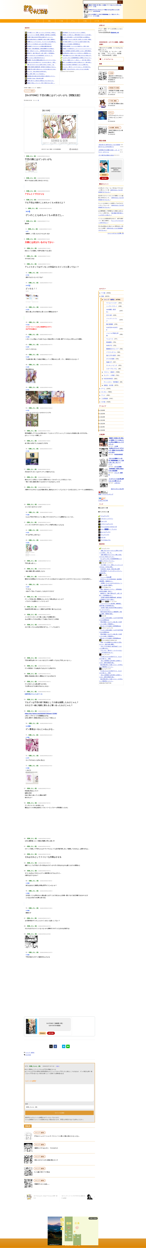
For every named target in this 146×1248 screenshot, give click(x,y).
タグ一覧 (96, 21)
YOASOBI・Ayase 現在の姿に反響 (35, 78)
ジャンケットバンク (111, 320)
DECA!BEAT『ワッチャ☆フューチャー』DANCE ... (74, 32)
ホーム (37, 21)
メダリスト (117, 483)
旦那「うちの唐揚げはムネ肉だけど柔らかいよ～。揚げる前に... (77, 62)
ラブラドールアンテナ (106, 524)
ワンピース (109, 339)
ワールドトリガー (111, 303)
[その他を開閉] (100, 401)
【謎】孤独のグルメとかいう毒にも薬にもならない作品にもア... (77, 55)
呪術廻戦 (109, 342)
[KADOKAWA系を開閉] (102, 378)
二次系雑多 (104, 398)
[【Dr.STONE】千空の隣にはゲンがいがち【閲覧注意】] (63, 1046)
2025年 (102, 413)
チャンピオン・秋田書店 (111, 382)
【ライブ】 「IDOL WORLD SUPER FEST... (37, 71)
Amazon (42, 1033)
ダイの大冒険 (96, 16)
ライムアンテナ (104, 516)
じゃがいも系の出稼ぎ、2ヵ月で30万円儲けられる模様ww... (76, 37)
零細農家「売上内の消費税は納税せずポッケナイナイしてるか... (41, 60)
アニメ (103, 395)
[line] (68, 1046)
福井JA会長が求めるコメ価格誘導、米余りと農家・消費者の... (41, 39)
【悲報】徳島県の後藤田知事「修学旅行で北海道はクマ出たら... (41, 67)
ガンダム (104, 392)
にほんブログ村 (103, 500)
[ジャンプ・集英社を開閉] (102, 299)
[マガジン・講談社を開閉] (102, 372)
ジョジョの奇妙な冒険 (112, 334)
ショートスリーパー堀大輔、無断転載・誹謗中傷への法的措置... (41, 34)
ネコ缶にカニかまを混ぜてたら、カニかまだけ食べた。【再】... (41, 62)
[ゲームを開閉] (100, 388)
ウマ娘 (61, 21)
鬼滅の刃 (109, 362)
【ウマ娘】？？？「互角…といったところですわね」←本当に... (41, 32)
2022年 (102, 423)
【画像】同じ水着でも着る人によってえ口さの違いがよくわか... (41, 69)
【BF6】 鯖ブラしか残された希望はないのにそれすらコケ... (40, 80)
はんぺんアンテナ (105, 532)
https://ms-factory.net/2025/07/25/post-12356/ (41, 713)
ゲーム (73, 21)
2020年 (102, 430)
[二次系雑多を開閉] (100, 398)
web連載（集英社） (111, 311)
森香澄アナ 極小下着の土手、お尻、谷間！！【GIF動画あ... (41, 53)
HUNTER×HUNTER (112, 329)
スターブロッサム (111, 369)
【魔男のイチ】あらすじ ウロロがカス (46, 1148)
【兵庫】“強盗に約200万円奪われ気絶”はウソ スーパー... (40, 37)
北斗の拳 (109, 315)
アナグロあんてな (105, 540)
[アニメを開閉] (100, 395)
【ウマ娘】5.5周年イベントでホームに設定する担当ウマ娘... (76, 41)
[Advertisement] (59, 643)
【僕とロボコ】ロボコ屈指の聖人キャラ (46, 1160)
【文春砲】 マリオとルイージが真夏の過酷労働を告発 (39, 46)
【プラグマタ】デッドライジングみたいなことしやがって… (115, 117)
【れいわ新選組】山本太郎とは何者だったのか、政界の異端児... (77, 50)
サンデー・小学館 (109, 375)
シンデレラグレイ (111, 306)
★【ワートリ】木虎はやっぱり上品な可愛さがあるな (39, 44)
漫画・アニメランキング (105, 494)
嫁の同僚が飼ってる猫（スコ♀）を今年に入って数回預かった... (76, 53)
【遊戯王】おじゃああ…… (41, 1184)
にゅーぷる (103, 521)
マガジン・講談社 (109, 372)
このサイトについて (108, 21)
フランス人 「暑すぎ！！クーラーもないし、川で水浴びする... (76, 67)
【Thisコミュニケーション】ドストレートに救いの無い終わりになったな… (57, 1136)
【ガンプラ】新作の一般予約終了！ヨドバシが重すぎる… (75, 64)
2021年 (102, 427)
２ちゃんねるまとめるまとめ (108, 526)
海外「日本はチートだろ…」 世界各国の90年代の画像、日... (40, 50)
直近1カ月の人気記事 (117, 489)
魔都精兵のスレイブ (112, 349)
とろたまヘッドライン (106, 518)
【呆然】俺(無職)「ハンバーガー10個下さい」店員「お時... (75, 46)
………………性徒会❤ (105, 577)
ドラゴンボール (111, 352)
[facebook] (55, 1046)
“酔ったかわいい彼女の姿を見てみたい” (36, 57)
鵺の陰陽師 (109, 324)
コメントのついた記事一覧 (115, 233)
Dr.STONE (28, 1055)
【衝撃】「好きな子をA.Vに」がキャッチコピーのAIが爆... (75, 69)
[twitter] (51, 1046)
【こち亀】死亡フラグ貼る (42, 1172)
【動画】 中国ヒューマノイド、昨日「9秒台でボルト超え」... (41, 83)
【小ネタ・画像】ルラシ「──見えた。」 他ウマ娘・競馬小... (76, 60)
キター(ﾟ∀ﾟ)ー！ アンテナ (108, 529)
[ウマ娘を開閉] (100, 293)
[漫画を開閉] (100, 296)
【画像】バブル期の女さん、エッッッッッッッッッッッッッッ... (77, 48)
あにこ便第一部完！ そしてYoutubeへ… (36, 73)
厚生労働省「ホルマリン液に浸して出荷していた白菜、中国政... (77, 39)
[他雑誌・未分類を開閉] (102, 385)
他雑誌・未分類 (108, 385)
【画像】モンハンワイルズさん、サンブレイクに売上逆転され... (41, 41)
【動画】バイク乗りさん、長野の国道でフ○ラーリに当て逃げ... (77, 34)
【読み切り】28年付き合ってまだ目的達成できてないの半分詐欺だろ (115, 77)
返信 (58, 1066)
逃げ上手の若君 (111, 355)
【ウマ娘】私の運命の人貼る (115, 103)
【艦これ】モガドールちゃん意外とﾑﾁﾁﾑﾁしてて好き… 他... (40, 64)
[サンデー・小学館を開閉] (102, 375)
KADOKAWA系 (96, 11)
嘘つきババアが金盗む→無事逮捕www (71, 44)
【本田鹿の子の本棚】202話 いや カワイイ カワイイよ (108, 151)
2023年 (102, 420)
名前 (26, 1104)
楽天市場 (51, 1033)
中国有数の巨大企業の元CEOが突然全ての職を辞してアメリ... (41, 76)
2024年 (102, 417)
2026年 (102, 410)
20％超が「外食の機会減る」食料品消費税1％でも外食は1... (40, 48)
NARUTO (109, 345)
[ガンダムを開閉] (100, 392)
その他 (94, 6)
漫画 (49, 21)
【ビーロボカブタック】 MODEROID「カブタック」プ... (40, 55)
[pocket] (59, 1046)
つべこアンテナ (104, 534)
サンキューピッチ (111, 365)
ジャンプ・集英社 (30, 1052)
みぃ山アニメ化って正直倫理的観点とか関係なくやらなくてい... (77, 57)
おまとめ (102, 537)
